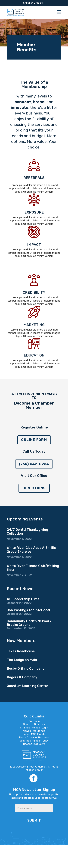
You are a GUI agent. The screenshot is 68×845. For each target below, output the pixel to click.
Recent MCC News (34, 743)
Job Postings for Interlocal (28, 610)
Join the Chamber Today (34, 740)
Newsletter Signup (34, 730)
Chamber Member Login (34, 727)
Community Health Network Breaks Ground (29, 623)
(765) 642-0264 (34, 464)
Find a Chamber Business (34, 737)
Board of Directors (34, 724)
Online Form (34, 440)
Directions (34, 488)
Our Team (34, 721)
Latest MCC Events (34, 734)
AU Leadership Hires (23, 599)
